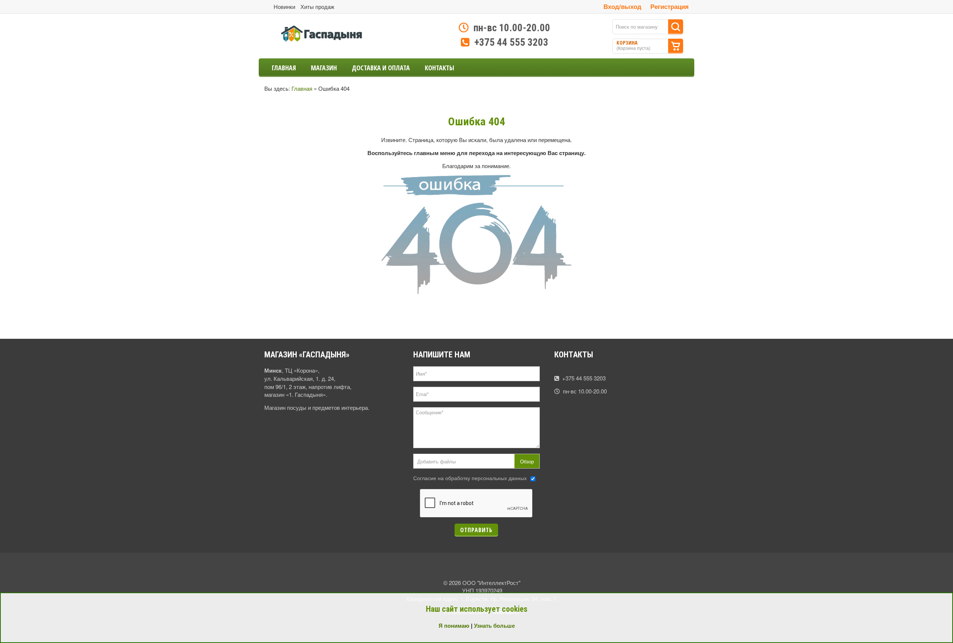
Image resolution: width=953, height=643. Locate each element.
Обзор (527, 461)
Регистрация (669, 6)
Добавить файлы (436, 461)
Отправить (476, 530)
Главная (301, 88)
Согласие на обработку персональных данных (470, 478)
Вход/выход (622, 6)
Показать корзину (675, 46)
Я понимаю (454, 625)
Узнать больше (494, 625)
